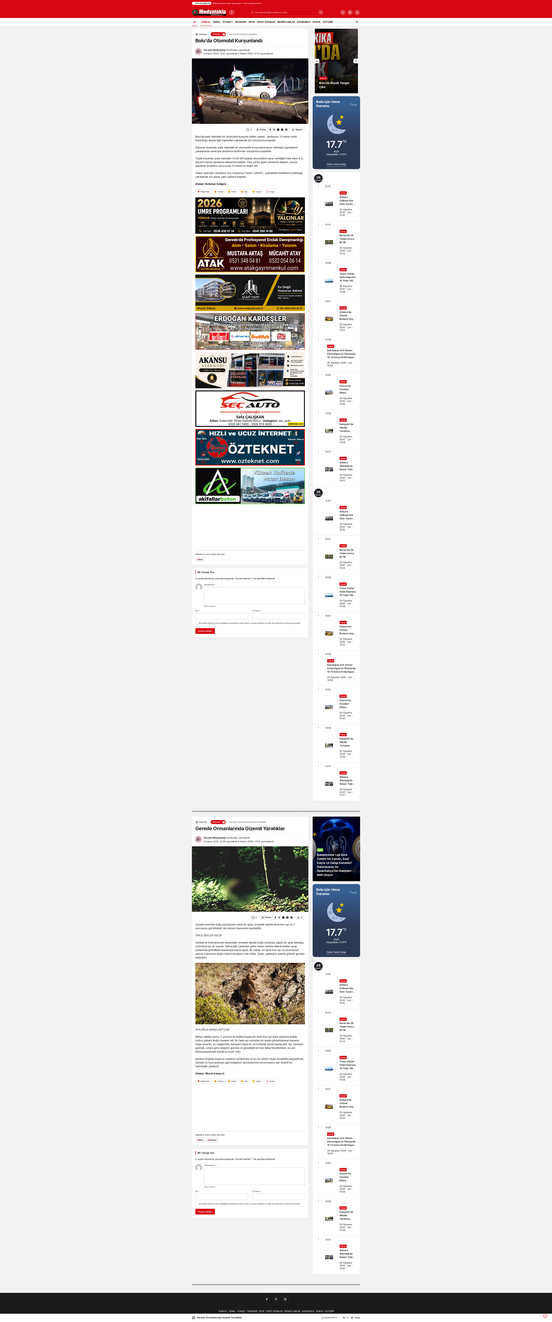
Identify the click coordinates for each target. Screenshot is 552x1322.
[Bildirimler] (357, 12)
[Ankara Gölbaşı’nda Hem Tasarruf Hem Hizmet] (336, 196)
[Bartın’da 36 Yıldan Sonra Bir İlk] (336, 240)
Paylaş (357, 1318)
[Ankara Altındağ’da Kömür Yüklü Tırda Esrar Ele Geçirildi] (336, 467)
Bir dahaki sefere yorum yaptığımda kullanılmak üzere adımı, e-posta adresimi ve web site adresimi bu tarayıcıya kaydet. (250, 623)
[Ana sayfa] (194, 21)
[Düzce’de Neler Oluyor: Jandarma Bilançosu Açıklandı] (336, 61)
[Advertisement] (250, 526)
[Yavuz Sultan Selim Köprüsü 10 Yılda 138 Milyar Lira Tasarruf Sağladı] (336, 278)
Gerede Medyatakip (215, 50)
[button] (350, 12)
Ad (197, 610)
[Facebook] (266, 1299)
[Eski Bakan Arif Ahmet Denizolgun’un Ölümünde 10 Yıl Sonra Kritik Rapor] (336, 353)
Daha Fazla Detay (336, 164)
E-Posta (256, 610)
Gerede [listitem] (212, 1140)
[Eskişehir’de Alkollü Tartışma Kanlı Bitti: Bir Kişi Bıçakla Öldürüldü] (336, 429)
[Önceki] (317, 61)
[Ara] (320, 12)
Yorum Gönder (205, 631)
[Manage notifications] (545, 1315)
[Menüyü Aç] (231, 12)
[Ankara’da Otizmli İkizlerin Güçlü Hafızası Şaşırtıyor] (336, 317)
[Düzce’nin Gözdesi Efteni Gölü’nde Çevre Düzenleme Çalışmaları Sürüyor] (336, 390)
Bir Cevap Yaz (206, 572)
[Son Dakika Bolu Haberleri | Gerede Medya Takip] (209, 12)
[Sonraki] (355, 61)
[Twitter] (276, 1299)
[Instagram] (285, 1299)
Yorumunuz (210, 584)
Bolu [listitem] (200, 559)
